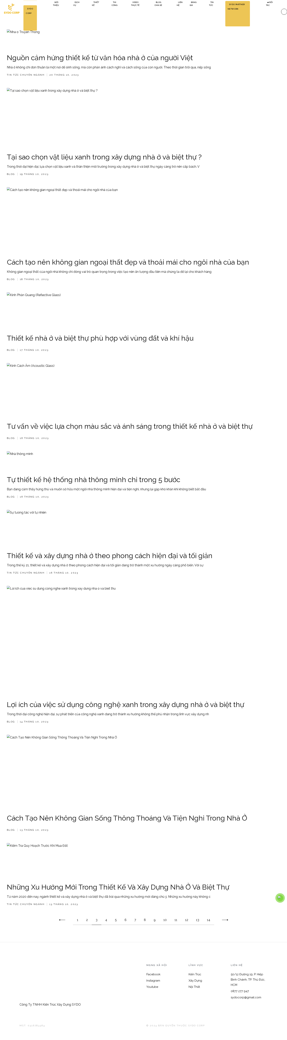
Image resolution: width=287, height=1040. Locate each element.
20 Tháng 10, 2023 (64, 74)
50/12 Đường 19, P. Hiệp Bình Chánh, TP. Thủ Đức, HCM (248, 980)
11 (176, 920)
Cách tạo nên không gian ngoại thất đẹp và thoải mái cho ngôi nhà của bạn (128, 262)
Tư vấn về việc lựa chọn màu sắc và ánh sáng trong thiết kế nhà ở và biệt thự (129, 426)
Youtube (152, 987)
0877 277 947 (240, 991)
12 (186, 920)
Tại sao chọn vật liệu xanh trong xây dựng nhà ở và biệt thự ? (104, 157)
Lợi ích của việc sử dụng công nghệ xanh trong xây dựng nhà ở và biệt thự (125, 704)
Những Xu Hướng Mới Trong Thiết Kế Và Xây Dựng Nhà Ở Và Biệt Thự (118, 887)
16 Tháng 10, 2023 (34, 438)
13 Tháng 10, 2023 (34, 830)
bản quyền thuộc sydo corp (181, 1025)
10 (165, 920)
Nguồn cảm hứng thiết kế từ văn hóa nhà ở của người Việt (100, 58)
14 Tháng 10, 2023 (34, 721)
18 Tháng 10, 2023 (34, 279)
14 (208, 920)
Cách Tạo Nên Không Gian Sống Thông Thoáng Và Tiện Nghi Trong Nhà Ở (127, 818)
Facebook (153, 974)
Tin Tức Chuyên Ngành (26, 74)
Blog (11, 174)
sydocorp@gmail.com (246, 997)
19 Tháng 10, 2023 (34, 174)
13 (197, 920)
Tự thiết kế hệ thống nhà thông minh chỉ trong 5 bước (93, 479)
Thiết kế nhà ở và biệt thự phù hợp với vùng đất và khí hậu (100, 338)
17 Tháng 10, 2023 (34, 350)
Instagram (153, 980)
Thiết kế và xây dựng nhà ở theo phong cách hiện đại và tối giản (109, 555)
